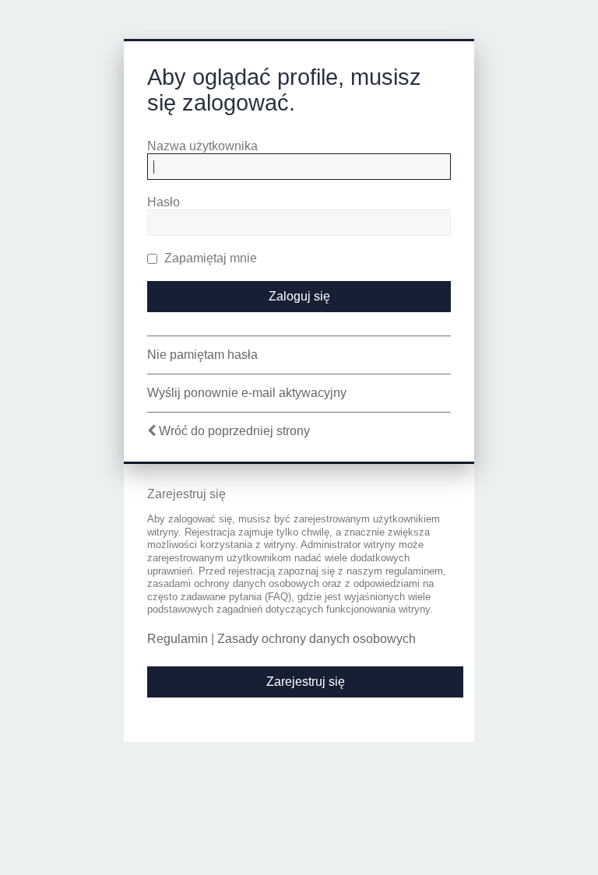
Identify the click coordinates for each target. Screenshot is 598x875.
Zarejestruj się (305, 681)
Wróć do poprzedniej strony (234, 431)
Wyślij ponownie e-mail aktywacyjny (246, 392)
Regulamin (177, 638)
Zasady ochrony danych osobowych (316, 638)
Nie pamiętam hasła (202, 354)
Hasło (163, 202)
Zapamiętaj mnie (209, 258)
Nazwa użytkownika (202, 146)
